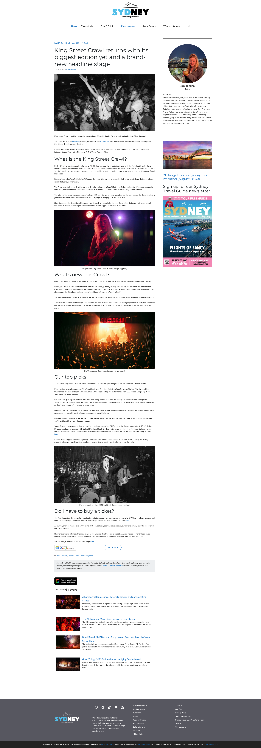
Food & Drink (107, 26)
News (74, 26)
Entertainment (128, 26)
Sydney (90, 556)
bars (58, 556)
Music (77, 556)
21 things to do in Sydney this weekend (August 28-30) (185, 177)
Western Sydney (171, 26)
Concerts (64, 556)
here (56, 434)
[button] (189, 26)
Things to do (87, 26)
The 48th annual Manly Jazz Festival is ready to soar (109, 618)
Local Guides (149, 26)
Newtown (76, 141)
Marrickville (104, 141)
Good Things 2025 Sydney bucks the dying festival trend (111, 659)
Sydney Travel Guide (66, 42)
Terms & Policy (211, 744)
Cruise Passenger (143, 744)
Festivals (71, 556)
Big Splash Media (107, 744)
